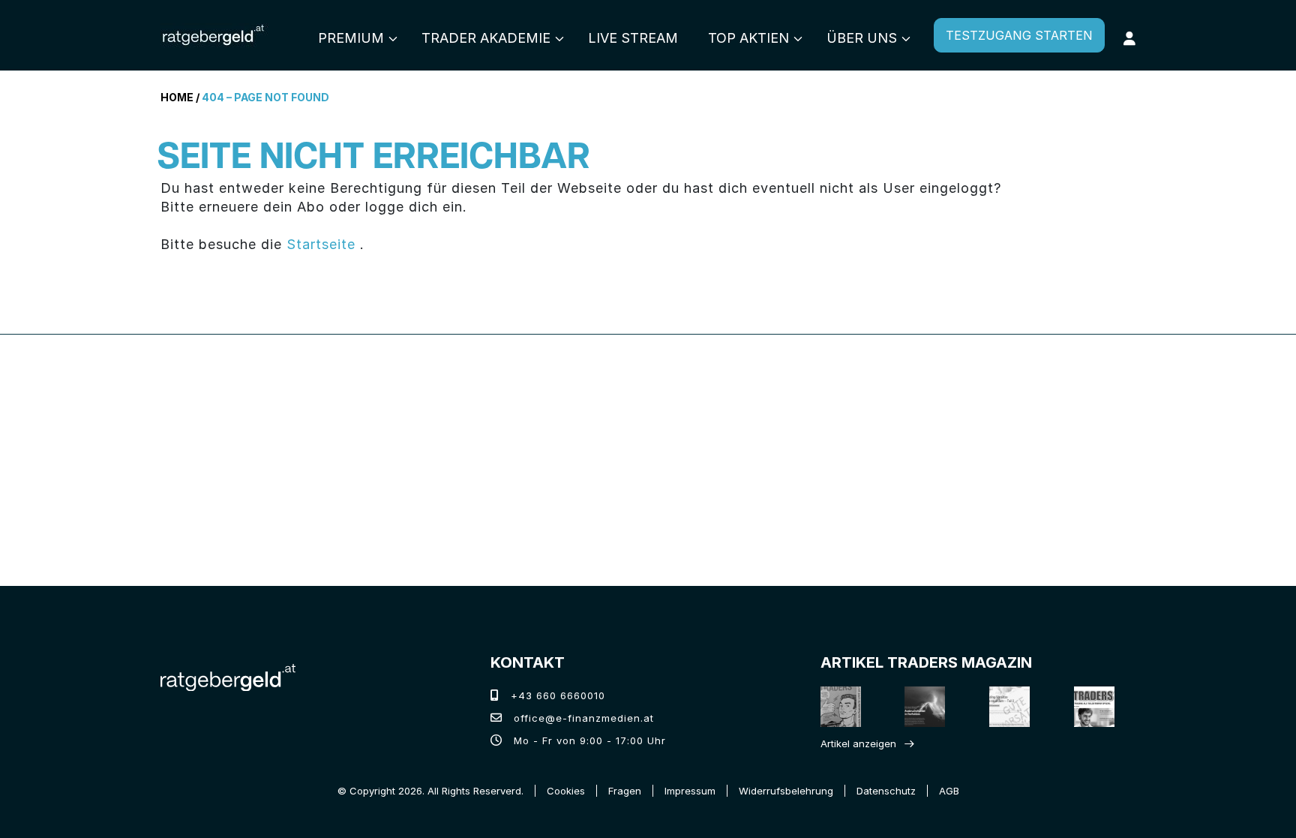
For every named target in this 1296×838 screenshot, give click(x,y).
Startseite (321, 244)
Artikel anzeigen (858, 743)
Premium (351, 38)
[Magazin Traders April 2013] (1095, 706)
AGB (949, 791)
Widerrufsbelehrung (786, 791)
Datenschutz (886, 791)
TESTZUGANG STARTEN (1019, 35)
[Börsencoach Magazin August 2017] (927, 706)
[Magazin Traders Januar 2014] (1011, 706)
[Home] (228, 676)
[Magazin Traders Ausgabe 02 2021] (842, 706)
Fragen (624, 791)
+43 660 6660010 (556, 695)
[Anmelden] (1130, 38)
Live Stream (633, 38)
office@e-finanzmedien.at (582, 718)
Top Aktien (748, 38)
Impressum (690, 791)
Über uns (861, 38)
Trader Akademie (486, 38)
